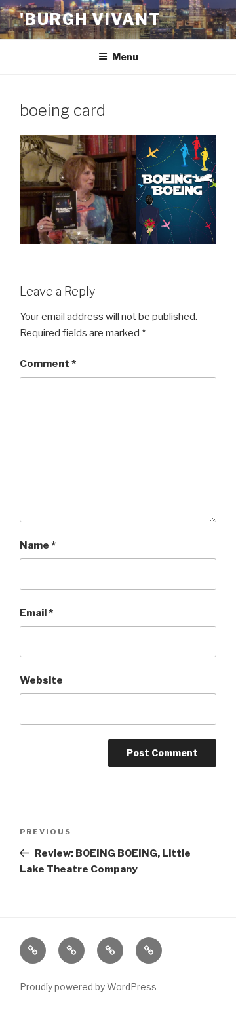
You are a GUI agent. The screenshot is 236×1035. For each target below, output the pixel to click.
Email (36, 613)
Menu (125, 56)
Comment (48, 364)
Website (41, 680)
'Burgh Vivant (90, 19)
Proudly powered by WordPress (88, 986)
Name (38, 545)
